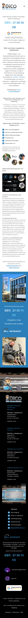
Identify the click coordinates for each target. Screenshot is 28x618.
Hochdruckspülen (16, 525)
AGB (22, 612)
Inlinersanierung (14, 268)
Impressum (8, 612)
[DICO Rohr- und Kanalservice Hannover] (14, 394)
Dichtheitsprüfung (16, 518)
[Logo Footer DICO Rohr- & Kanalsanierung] (9, 3)
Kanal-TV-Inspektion (17, 515)
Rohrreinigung (15, 512)
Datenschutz (15, 612)
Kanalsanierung (15, 522)
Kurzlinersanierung (12, 266)
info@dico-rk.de (14, 320)
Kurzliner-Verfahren (19, 77)
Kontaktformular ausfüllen (14, 324)
